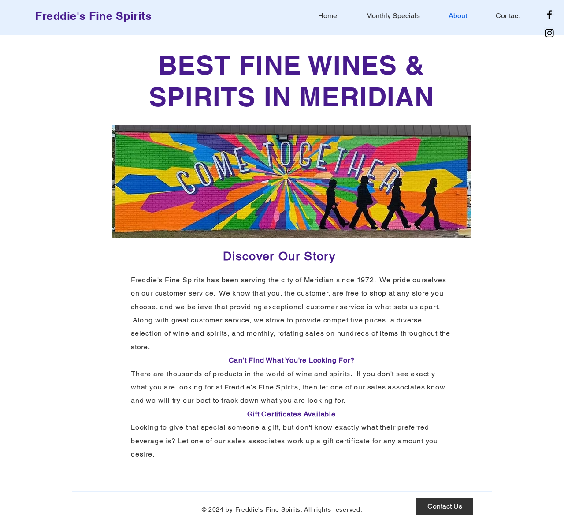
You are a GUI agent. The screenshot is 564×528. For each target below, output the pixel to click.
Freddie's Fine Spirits (93, 15)
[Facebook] (549, 14)
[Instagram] (549, 33)
